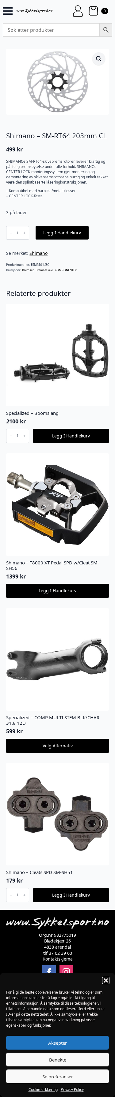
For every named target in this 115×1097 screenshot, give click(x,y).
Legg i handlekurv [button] (71, 436)
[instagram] (66, 972)
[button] (106, 980)
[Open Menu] (8, 11)
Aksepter (57, 1043)
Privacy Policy (72, 1089)
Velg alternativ (58, 746)
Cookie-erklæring (43, 1089)
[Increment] (24, 233)
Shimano (38, 253)
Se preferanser (57, 1076)
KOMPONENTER (66, 270)
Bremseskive (44, 270)
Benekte (57, 1060)
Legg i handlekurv (62, 233)
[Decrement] (11, 233)
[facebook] (49, 972)
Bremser (28, 270)
